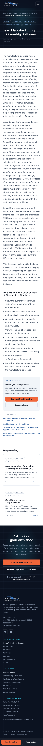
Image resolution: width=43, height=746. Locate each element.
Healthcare (17, 21)
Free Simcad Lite (11, 742)
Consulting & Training (11, 705)
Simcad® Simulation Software (13, 643)
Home (4, 13)
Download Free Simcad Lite (21, 399)
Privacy (5, 734)
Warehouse (27, 25)
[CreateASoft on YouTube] (11, 631)
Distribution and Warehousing (13, 679)
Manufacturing (29, 21)
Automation (7, 656)
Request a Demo (21, 405)
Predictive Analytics (12, 25)
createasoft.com (22, 734)
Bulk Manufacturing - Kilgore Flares (16, 424)
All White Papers (9, 672)
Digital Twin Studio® (11, 702)
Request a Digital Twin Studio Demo (21, 569)
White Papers (13, 13)
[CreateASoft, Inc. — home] (11, 4)
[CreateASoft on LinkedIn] (5, 631)
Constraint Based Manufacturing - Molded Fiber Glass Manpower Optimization (20, 429)
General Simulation (9, 692)
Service (5, 663)
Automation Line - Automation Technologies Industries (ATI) (19, 419)
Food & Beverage (9, 659)
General (7, 21)
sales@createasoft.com (21, 579)
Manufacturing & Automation (28, 13)
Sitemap (12, 734)
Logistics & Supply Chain (12, 682)
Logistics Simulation (11, 709)
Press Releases (9, 715)
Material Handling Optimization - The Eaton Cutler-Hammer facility (21, 434)
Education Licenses (10, 712)
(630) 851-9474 (29, 577)
